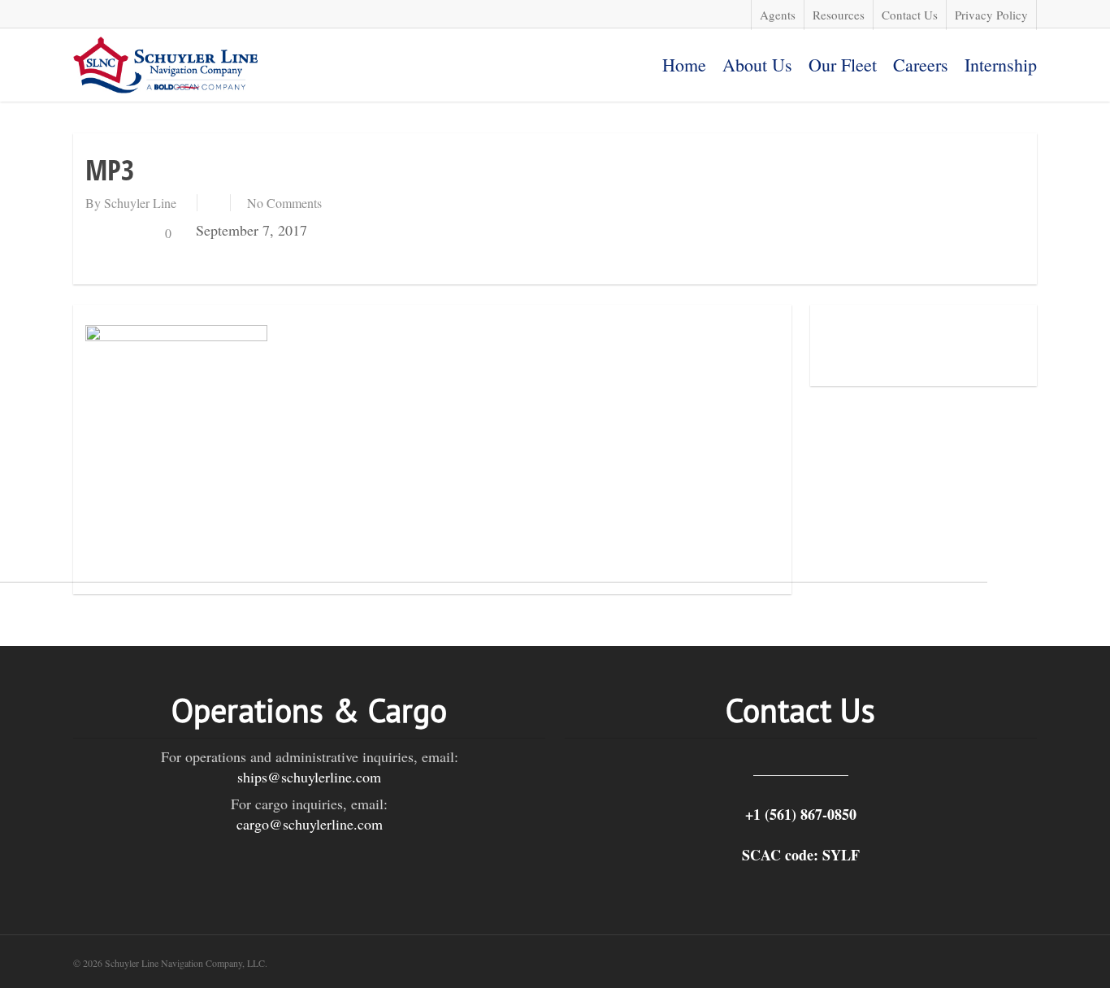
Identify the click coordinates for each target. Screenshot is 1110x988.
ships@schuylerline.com (309, 776)
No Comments (284, 202)
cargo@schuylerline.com (309, 824)
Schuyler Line (140, 202)
